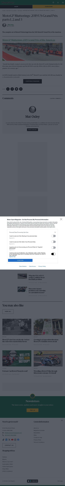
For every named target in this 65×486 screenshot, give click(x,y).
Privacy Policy (42, 266)
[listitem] (32, 232)
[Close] (61, 219)
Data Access (32, 266)
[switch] (53, 236)
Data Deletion (23, 266)
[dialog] (32, 243)
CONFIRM (20, 260)
